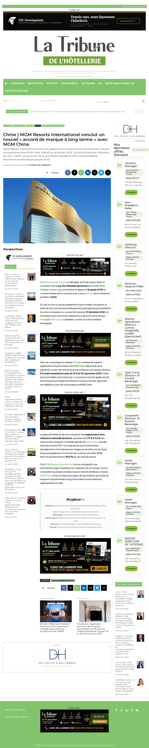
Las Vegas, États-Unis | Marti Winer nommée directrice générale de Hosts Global (125, 667)
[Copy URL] (108, 172)
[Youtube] (105, 102)
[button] (130, 101)
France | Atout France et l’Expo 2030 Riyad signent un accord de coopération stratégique (14, 280)
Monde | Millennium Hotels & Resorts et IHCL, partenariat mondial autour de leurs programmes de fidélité (55, 628)
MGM (43, 319)
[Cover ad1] (75, 556)
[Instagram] (100, 102)
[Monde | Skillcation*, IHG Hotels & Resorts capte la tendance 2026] (32, 417)
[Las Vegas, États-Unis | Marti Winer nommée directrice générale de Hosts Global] (140, 664)
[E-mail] (94, 172)
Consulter (131, 192)
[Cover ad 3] (75, 358)
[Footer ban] (74, 721)
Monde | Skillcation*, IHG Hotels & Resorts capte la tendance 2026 (15, 418)
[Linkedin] (88, 172)
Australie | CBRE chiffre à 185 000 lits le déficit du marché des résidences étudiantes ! (15, 358)
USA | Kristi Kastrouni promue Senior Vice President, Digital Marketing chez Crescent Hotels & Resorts (124, 599)
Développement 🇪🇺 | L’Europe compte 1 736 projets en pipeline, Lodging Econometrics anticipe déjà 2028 (15, 435)
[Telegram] (101, 172)
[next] (141, 111)
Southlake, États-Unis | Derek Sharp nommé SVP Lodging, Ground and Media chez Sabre (14, 322)
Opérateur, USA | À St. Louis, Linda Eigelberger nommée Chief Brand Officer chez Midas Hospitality (124, 685)
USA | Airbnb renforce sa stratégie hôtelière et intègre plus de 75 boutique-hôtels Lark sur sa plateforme (15, 455)
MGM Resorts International (53, 282)
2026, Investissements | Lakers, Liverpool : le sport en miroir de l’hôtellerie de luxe (15, 401)
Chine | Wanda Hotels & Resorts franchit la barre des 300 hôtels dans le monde (14, 340)
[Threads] (108, 102)
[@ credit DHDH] (74, 29)
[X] (102, 102)
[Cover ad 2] (75, 412)
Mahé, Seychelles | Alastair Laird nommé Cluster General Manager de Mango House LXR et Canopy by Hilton (124, 621)
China (94, 442)
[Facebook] (97, 102)
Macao (89, 293)
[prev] (137, 111)
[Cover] (75, 278)
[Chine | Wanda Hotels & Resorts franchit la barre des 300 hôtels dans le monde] (32, 338)
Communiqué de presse (63, 580)
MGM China (55, 319)
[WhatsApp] (81, 172)
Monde (30, 126)
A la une (8, 126)
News (37, 126)
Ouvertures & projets (53, 126)
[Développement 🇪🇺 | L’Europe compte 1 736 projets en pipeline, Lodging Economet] (32, 432)
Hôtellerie (19, 126)
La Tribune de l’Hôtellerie (39, 165)
